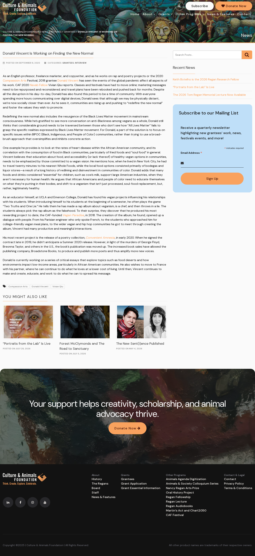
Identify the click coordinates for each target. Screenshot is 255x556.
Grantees (68, 63)
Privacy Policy (234, 483)
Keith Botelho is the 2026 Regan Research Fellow (206, 79)
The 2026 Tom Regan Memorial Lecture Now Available (209, 95)
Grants (164, 14)
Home (134, 14)
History (97, 479)
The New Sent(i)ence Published (140, 343)
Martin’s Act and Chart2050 (186, 510)
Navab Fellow (39, 85)
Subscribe (199, 6)
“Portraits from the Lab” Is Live (26, 343)
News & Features (220, 14)
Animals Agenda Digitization (186, 479)
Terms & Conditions (238, 488)
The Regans (100, 483)
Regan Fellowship (178, 497)
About (148, 14)
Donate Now (235, 6)
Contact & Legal (234, 475)
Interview (80, 63)
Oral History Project (180, 492)
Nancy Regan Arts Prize (182, 488)
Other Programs (188, 14)
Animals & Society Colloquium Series (192, 483)
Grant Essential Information (140, 488)
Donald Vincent (68, 80)
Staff (95, 492)
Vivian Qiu (57, 286)
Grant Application (134, 483)
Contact (244, 14)
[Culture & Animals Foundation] (24, 9)
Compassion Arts (15, 80)
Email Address (191, 153)
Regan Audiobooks (179, 506)
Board (96, 488)
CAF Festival (175, 515)
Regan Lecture (176, 501)
